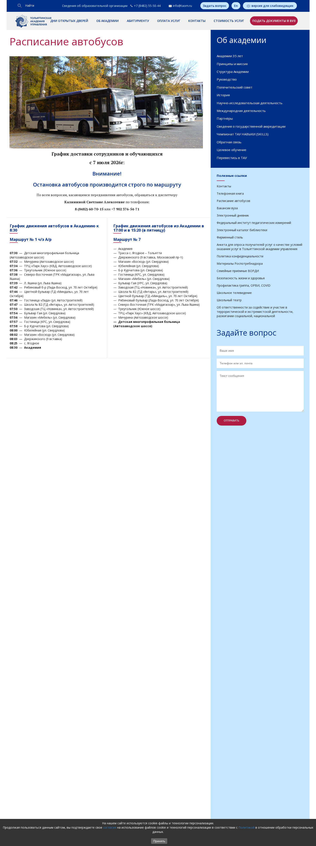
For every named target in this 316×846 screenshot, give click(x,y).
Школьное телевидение (234, 293)
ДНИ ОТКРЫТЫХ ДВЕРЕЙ (69, 21)
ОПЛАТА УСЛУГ (168, 21)
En (236, 6)
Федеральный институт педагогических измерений (254, 223)
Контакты (224, 186)
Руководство (227, 79)
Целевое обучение (231, 150)
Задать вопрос (214, 6)
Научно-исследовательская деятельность (249, 103)
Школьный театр (229, 300)
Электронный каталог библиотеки (242, 230)
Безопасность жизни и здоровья (241, 278)
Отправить (231, 420)
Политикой (246, 827)
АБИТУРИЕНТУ (138, 21)
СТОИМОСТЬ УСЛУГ (229, 21)
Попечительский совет (234, 87)
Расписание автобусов (233, 201)
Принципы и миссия (232, 64)
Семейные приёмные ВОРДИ (238, 271)
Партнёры (225, 118)
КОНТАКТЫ (197, 21)
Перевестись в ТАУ (232, 158)
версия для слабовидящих (272, 6)
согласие (109, 827)
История (223, 95)
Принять (159, 841)
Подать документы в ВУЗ (273, 21)
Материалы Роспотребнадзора (240, 263)
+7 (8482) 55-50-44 (147, 6)
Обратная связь (229, 142)
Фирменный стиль (230, 237)
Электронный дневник (233, 215)
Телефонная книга (230, 193)
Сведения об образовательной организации (94, 6)
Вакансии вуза (227, 208)
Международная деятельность (241, 110)
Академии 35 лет (230, 56)
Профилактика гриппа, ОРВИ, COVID (243, 285)
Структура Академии (233, 71)
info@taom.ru (182, 6)
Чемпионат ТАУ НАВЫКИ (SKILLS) (242, 134)
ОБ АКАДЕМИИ (107, 21)
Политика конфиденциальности (240, 256)
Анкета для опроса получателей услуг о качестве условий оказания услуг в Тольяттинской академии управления (259, 247)
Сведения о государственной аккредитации (251, 126)
